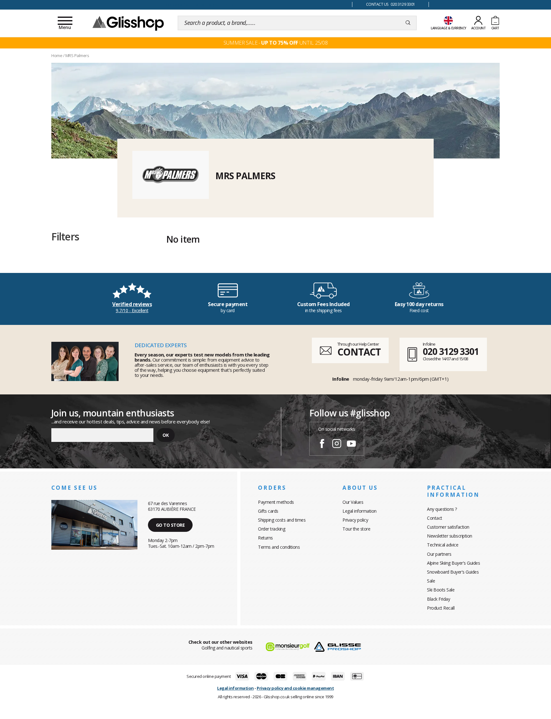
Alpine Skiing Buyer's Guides (453, 563)
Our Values (352, 502)
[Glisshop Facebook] (322, 444)
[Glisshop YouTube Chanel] (351, 444)
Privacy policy (355, 520)
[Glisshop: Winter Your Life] (128, 23)
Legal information (359, 511)
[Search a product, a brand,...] (408, 23)
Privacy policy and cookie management (295, 688)
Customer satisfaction (448, 527)
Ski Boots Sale (440, 590)
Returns (265, 538)
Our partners (439, 554)
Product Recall (440, 608)
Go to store (170, 525)
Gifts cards (268, 511)
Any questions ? (442, 509)
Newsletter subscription (449, 536)
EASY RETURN (199, 5)
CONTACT (359, 351)
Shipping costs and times (281, 520)
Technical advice (442, 545)
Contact (434, 518)
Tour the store (356, 529)
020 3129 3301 (451, 351)
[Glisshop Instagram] (336, 444)
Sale (431, 581)
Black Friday (438, 599)
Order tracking (271, 529)
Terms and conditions (279, 547)
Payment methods (276, 502)
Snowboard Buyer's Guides (453, 572)
